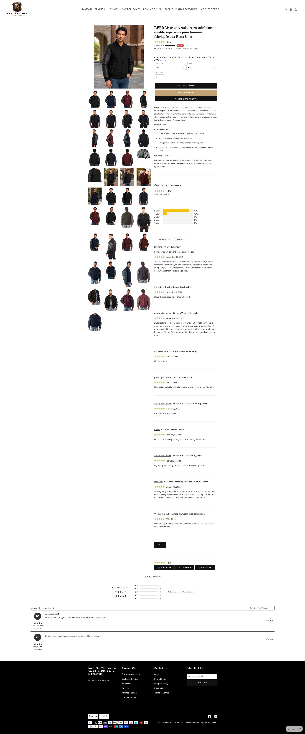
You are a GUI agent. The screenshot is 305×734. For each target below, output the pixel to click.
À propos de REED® (131, 674)
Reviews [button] (33, 608)
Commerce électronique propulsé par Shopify (200, 722)
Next (160, 545)
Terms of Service (161, 692)
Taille (189, 63)
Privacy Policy (160, 688)
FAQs (156, 674)
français (93, 716)
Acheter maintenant (186, 99)
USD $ (104, 716)
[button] (148, 585)
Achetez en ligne (129, 692)
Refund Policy (160, 679)
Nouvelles (126, 683)
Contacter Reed (129, 697)
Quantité (159, 73)
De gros (125, 688)
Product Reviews (153, 576)
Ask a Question (188, 592)
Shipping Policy (161, 683)
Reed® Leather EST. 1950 (174, 722)
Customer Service (130, 679)
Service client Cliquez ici (98, 680)
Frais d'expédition (163, 49)
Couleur (159, 63)
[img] (37, 623)
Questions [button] (47, 608)
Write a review (173, 592)
